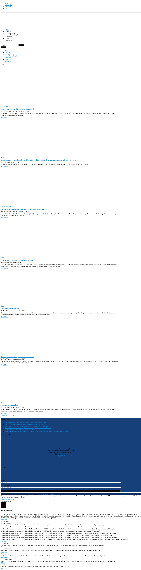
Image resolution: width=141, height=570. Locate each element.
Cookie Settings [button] (5, 499)
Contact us (9, 40)
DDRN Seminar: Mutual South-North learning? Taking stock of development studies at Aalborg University (38, 160)
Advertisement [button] (5, 557)
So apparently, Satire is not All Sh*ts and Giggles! (20, 429)
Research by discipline (12, 35)
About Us (9, 38)
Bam (52, 494)
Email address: (5, 485)
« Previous (4, 415)
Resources (9, 36)
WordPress (44, 494)
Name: (3, 480)
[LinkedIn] (4, 11)
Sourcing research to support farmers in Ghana (17, 357)
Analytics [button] (4, 552)
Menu (4, 47)
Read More (4, 117)
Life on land (4, 106)
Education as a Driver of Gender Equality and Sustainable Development (26, 426)
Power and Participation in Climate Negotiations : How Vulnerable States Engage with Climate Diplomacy (37, 431)
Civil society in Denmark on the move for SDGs (17, 260)
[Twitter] (1, 11)
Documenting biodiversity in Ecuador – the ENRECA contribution (24, 209)
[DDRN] (73, 26)
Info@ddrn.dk (60, 456)
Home (6, 3)
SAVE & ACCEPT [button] (7, 568)
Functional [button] (4, 541)
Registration (8, 6)
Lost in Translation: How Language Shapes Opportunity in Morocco (25, 424)
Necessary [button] (4, 519)
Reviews (8, 31)
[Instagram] (3, 11)
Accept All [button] (14, 499)
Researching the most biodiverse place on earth (17, 109)
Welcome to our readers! (9, 405)
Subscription (8, 5)
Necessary (6, 521)
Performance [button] (4, 547)
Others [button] (3, 563)
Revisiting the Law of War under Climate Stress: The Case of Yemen (25, 422)
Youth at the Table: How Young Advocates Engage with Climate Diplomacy (28, 428)
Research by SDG (11, 33)
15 (11, 415)
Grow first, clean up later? (10, 309)
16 (13, 415)
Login (6, 8)
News (7, 30)
